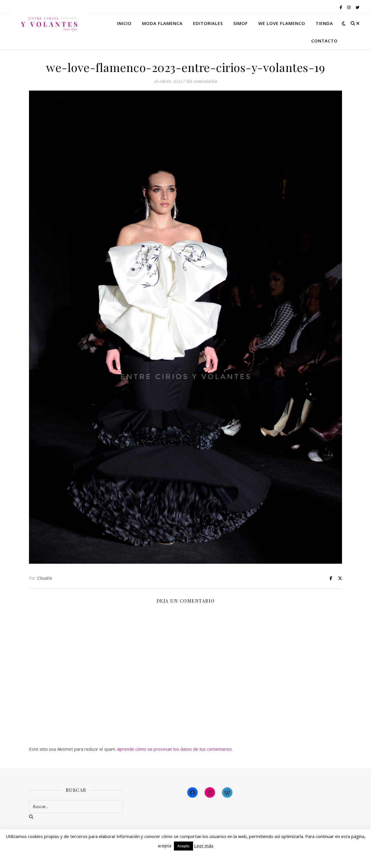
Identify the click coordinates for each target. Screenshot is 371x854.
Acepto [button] (183, 845)
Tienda (324, 23)
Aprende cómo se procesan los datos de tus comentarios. (175, 749)
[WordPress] (227, 792)
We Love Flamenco (281, 23)
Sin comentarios (201, 81)
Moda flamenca (162, 23)
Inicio (124, 23)
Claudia (44, 578)
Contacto (324, 41)
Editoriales (208, 23)
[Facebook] (192, 792)
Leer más (204, 845)
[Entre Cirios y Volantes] (49, 23)
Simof (240, 23)
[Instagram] (210, 792)
